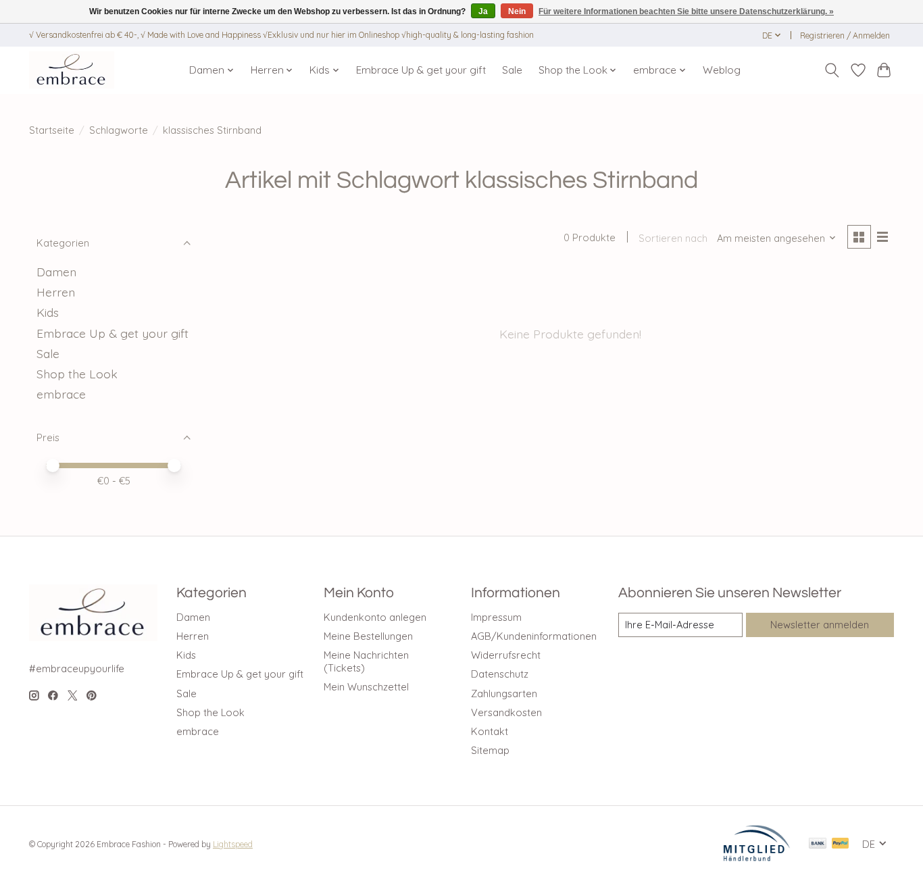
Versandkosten (506, 712)
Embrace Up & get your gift (421, 70)
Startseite (51, 130)
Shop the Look (77, 373)
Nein (517, 11)
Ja (483, 11)
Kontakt (489, 731)
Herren (55, 291)
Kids (47, 312)
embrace (61, 393)
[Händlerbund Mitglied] (757, 857)
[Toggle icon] (832, 70)
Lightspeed (233, 844)
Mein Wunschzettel (366, 686)
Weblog (722, 70)
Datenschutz (499, 673)
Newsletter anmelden (819, 624)
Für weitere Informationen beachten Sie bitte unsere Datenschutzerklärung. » (686, 11)
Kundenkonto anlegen (375, 617)
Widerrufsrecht (506, 655)
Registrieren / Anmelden (845, 35)
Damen (56, 271)
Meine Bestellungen (368, 636)
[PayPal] (840, 844)
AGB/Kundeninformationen (534, 636)
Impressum (496, 617)
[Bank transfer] (817, 844)
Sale (512, 70)
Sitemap (490, 750)
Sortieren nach (673, 238)
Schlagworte (118, 130)
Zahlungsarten (504, 693)
